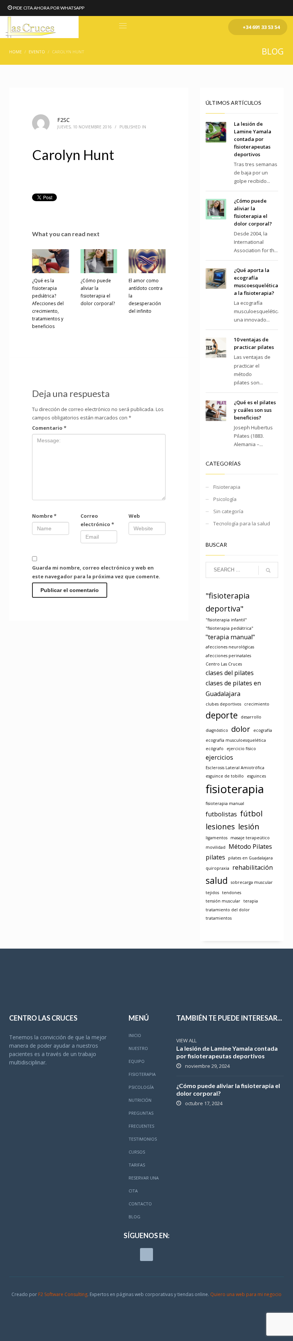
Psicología (225, 499)
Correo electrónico (97, 520)
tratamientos (219, 918)
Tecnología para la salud (241, 523)
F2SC (63, 119)
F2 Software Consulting (62, 1294)
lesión (248, 826)
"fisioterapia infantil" (226, 619)
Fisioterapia (226, 486)
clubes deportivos (223, 704)
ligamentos (216, 837)
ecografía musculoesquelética (236, 740)
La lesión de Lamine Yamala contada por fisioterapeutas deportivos (252, 139)
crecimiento (256, 704)
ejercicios (219, 757)
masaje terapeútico (250, 837)
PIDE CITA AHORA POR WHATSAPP (48, 8)
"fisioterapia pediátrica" (229, 628)
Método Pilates (250, 846)
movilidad (215, 847)
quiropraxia (217, 868)
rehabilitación (252, 867)
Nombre (44, 515)
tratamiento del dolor (228, 909)
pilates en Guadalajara (250, 858)
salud (217, 880)
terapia (250, 901)
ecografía (262, 730)
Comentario (49, 427)
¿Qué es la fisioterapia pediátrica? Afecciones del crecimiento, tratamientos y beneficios (48, 303)
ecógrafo (215, 748)
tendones (231, 892)
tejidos (212, 892)
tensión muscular (223, 901)
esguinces (256, 776)
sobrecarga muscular (252, 882)
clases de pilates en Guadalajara (233, 688)
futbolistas (221, 814)
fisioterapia (235, 789)
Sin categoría (228, 511)
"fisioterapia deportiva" (228, 602)
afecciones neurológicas (230, 647)
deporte (222, 715)
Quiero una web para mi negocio (246, 1294)
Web (134, 515)
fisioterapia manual (225, 803)
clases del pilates (230, 673)
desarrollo (251, 717)
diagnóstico (217, 730)
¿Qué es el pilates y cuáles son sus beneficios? (255, 410)
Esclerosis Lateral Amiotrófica (235, 767)
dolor (240, 729)
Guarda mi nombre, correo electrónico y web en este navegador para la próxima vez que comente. (96, 571)
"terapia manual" (230, 637)
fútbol (251, 813)
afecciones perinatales (228, 655)
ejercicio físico (241, 748)
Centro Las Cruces (224, 664)
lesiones (220, 826)
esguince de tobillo (225, 776)
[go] (268, 570)
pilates (215, 857)
